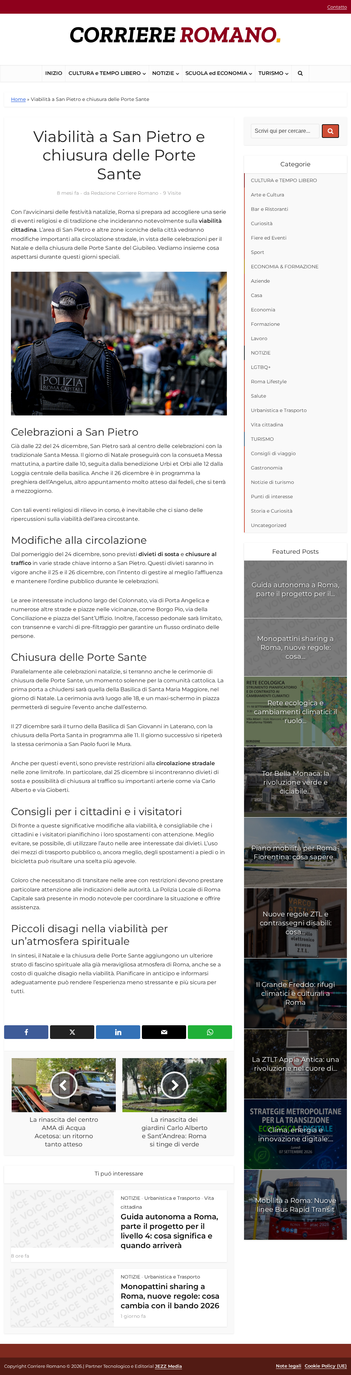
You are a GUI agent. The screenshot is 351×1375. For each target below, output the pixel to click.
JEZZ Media (168, 1366)
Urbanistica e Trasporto (172, 1198)
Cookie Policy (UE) (326, 1365)
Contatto (337, 7)
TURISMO (270, 73)
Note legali (288, 1365)
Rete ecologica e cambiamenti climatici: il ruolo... (295, 712)
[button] (300, 73)
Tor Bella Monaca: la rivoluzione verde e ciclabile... (295, 782)
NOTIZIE (163, 73)
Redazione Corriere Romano (124, 193)
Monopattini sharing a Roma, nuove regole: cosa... (295, 647)
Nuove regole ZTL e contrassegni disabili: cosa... (295, 923)
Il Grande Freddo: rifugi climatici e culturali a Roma (295, 993)
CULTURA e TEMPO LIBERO (105, 73)
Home (18, 99)
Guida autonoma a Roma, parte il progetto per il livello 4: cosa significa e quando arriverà (169, 1231)
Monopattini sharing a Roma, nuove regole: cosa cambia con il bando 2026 (170, 1296)
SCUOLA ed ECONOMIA (216, 73)
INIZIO (53, 73)
